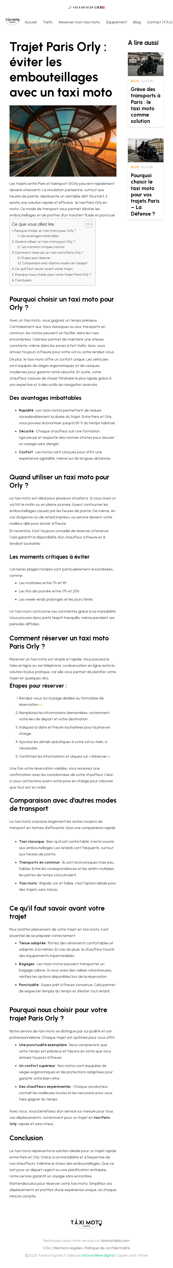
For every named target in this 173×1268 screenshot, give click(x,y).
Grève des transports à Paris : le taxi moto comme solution (145, 105)
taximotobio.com (115, 1240)
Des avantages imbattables (40, 236)
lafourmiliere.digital (98, 1255)
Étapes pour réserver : (37, 258)
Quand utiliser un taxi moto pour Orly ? (45, 242)
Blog (135, 81)
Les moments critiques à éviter (43, 247)
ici (40, 704)
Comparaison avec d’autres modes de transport (55, 263)
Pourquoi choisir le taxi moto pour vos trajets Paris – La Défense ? (145, 194)
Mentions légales (68, 1248)
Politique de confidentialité (107, 1248)
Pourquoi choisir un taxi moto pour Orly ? (45, 231)
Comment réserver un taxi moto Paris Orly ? (49, 253)
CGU (47, 1248)
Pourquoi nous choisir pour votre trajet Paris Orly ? (53, 274)
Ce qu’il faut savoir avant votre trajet (44, 269)
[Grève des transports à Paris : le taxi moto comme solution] (146, 55)
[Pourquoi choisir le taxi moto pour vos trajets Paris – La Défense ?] (146, 141)
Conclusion (23, 280)
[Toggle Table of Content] (86, 224)
